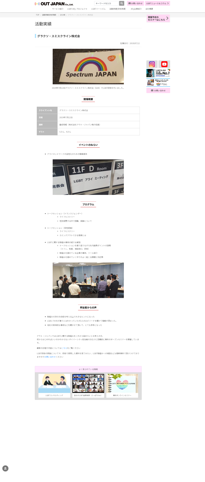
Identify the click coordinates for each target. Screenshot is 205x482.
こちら (64, 348)
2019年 (62, 14)
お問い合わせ (137, 3)
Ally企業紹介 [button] (136, 8)
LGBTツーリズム (98, 8)
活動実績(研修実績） (118, 8)
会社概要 (149, 8)
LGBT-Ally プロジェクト (77, 8)
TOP (37, 14)
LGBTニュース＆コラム (156, 3)
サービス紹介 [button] (57, 8)
